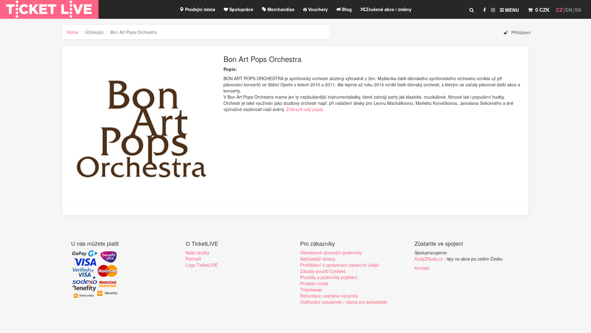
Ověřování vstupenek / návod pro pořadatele (343, 302)
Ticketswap (311, 289)
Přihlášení (520, 32)
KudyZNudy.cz (429, 259)
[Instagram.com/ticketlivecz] (493, 9)
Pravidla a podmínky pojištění (328, 277)
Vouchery (317, 9)
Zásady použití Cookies (323, 271)
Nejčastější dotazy (318, 259)
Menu (511, 9)
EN (568, 9)
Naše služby (197, 252)
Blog (346, 9)
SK (578, 9)
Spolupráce (240, 9)
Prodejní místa (199, 9)
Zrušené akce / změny (388, 9)
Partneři (193, 259)
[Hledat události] (471, 9)
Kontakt (422, 268)
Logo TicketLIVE (202, 265)
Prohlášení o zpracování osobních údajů (339, 265)
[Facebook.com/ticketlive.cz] (484, 9)
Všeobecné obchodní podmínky (331, 252)
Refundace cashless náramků (329, 296)
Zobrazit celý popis (304, 109)
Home (72, 32)
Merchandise (280, 9)
